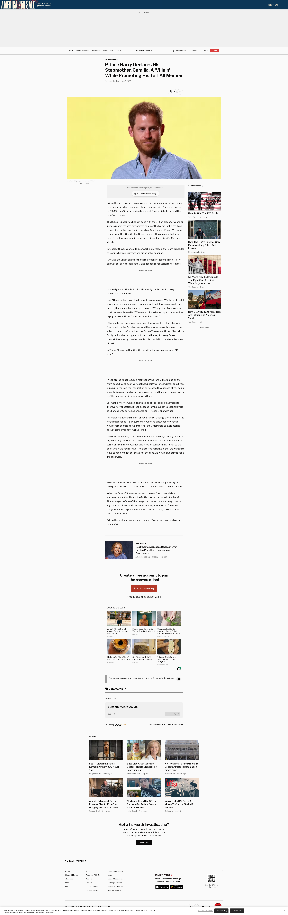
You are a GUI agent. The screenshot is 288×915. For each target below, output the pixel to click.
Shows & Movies (82, 51)
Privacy (107, 906)
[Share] (180, 91)
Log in (158, 597)
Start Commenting (144, 588)
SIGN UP (214, 51)
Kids (67, 886)
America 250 (108, 51)
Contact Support (92, 886)
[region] (144, 911)
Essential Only (221, 911)
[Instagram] (196, 906)
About (88, 871)
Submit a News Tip (115, 890)
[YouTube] (203, 906)
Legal (110, 875)
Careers (89, 883)
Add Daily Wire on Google (147, 194)
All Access (96, 51)
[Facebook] (184, 906)
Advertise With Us (93, 875)
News (71, 51)
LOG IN (205, 50)
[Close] (284, 910)
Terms (99, 906)
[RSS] (209, 906)
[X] (190, 906)
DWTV (118, 51)
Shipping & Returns (115, 883)
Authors (89, 879)
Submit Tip (144, 842)
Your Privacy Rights (115, 871)
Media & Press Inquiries (116, 879)
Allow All (237, 911)
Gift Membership (92, 890)
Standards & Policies (115, 886)
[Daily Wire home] (144, 50)
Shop (67, 883)
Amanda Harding (112, 81)
